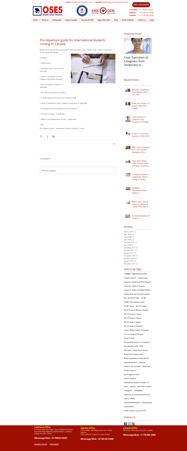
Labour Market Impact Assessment (136, 330)
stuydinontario (129, 406)
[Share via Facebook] (41, 136)
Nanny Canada (129, 338)
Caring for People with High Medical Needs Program (138, 290)
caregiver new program (132, 366)
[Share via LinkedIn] (53, 136)
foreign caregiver (130, 370)
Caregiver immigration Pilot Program (137, 282)
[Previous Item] (128, 46)
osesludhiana (138, 390)
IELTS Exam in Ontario (132, 318)
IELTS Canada (141, 306)
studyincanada (147, 402)
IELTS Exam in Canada (132, 314)
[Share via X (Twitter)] (47, 136)
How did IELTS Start (132, 298)
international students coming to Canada (70, 128)
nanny (126, 386)
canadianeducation (130, 362)
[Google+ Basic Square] (133, 423)
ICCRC (143, 298)
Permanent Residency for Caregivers (137, 342)
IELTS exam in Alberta (132, 322)
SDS (141, 346)
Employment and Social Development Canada (138, 294)
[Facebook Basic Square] (125, 423)
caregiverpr (146, 366)
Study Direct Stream (140, 350)
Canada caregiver (130, 278)
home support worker (131, 374)
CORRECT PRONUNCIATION (135, 274)
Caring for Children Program (134, 286)
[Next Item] (148, 46)
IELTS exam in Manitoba (133, 326)
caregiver (142, 362)
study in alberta (129, 398)
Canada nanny (143, 278)
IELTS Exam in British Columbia (136, 310)
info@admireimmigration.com (115, 2)
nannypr (133, 386)
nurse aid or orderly (144, 386)
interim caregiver (130, 378)
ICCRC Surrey (129, 306)
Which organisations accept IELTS (136, 358)
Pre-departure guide (47, 128)
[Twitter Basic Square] (129, 423)
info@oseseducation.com (81, 2)
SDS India (127, 350)
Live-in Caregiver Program (133, 334)
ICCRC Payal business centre (134, 302)
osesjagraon (128, 390)
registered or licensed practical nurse (137, 394)
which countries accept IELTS (135, 410)
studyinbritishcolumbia (132, 402)
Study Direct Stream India (133, 354)
